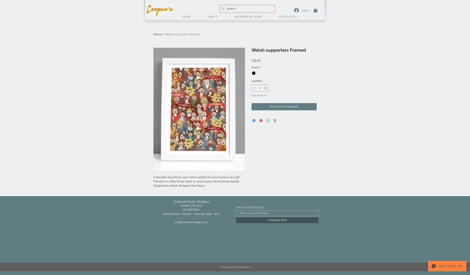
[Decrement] (254, 88)
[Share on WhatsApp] (268, 120)
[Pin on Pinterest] (261, 120)
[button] (315, 9)
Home (157, 34)
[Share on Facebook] (254, 120)
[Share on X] (275, 120)
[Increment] (265, 88)
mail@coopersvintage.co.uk (191, 222)
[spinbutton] (260, 88)
